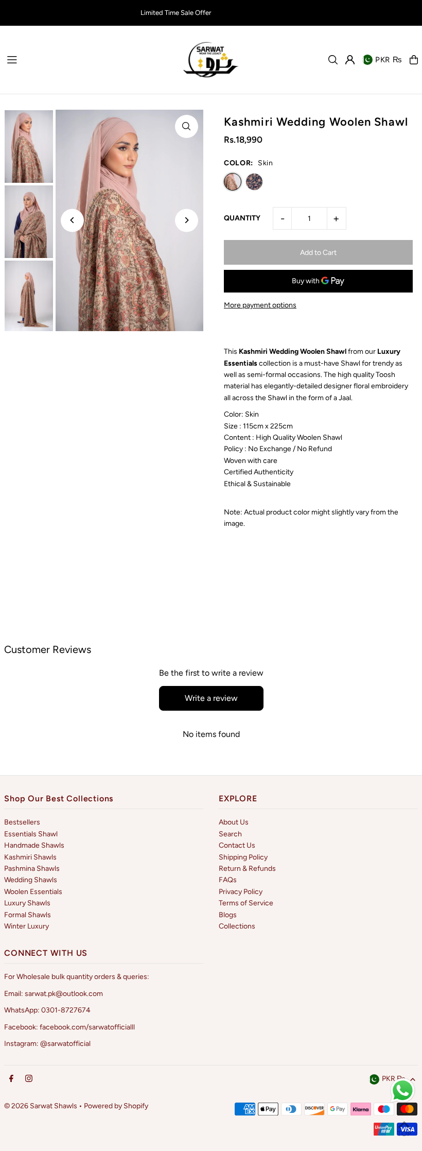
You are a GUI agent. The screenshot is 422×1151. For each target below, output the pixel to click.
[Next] (186, 220)
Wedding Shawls (30, 879)
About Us (234, 822)
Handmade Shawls (34, 845)
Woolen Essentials (33, 891)
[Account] (350, 59)
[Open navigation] (88, 59)
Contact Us (237, 845)
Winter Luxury (26, 926)
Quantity (242, 218)
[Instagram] (28, 1079)
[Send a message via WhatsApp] (403, 1090)
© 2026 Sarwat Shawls (40, 1106)
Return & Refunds (247, 868)
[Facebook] (11, 1079)
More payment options (260, 305)
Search (230, 834)
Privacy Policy (240, 891)
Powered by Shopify (116, 1106)
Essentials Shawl (31, 834)
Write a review (211, 698)
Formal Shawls (27, 915)
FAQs (228, 879)
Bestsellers (22, 822)
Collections (237, 926)
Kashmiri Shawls (30, 857)
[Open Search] (333, 59)
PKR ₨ (388, 59)
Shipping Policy (243, 857)
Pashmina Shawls (32, 868)
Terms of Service (246, 903)
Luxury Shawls (27, 903)
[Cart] (414, 59)
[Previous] (72, 220)
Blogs (228, 915)
